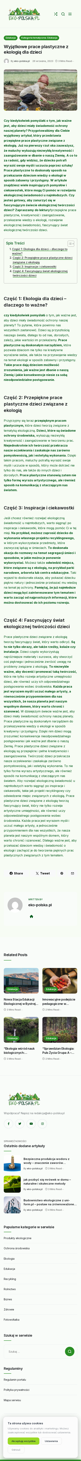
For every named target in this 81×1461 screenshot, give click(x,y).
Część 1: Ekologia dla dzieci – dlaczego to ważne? (39, 251)
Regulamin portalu (15, 1379)
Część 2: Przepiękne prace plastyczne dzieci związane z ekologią (43, 260)
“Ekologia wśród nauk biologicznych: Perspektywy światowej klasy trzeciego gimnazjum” (20, 1051)
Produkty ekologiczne (17, 1238)
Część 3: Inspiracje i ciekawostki (34, 266)
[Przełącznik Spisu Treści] (69, 243)
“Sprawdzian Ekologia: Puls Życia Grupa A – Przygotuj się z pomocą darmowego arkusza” (58, 1051)
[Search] (63, 14)
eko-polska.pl (22, 61)
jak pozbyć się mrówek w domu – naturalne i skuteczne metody (47, 1181)
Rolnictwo (10, 1289)
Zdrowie (9, 1309)
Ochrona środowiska (17, 1248)
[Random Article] (56, 14)
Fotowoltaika (11, 1319)
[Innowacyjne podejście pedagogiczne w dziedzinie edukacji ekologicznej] (59, 981)
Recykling (10, 1279)
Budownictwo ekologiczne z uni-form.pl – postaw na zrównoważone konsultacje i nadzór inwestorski (49, 1202)
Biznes (8, 1299)
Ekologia (9, 1258)
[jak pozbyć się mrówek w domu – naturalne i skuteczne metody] (12, 1184)
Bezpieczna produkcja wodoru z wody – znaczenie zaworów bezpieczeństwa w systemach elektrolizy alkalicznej (47, 1161)
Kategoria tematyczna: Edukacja (39, 37)
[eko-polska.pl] (24, 14)
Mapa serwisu (12, 1400)
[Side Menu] (69, 14)
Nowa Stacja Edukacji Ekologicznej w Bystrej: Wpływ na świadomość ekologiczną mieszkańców (20, 1002)
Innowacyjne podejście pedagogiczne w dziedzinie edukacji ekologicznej (58, 1002)
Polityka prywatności (16, 1389)
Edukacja (11, 37)
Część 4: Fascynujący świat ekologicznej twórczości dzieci (40, 273)
